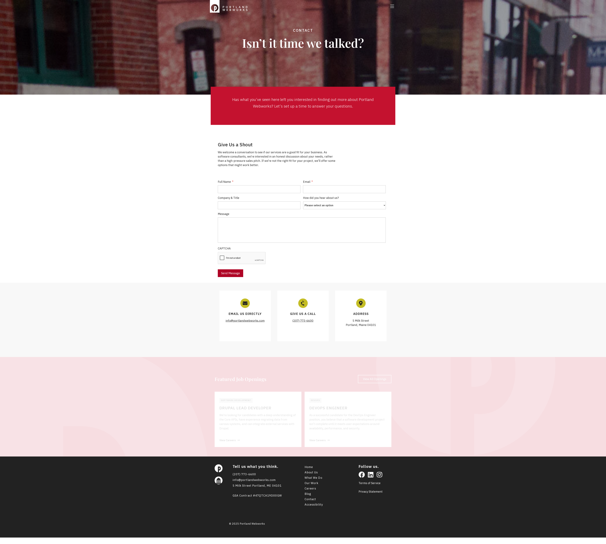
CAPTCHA (224, 248)
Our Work (311, 483)
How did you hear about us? (321, 198)
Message (223, 214)
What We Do (313, 478)
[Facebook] (362, 474)
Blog (308, 494)
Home (309, 467)
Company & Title (228, 198)
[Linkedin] (370, 474)
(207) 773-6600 (302, 320)
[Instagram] (379, 474)
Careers (310, 488)
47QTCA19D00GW (268, 495)
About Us (311, 472)
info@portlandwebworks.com (245, 320)
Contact (310, 499)
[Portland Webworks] (229, 6)
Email (308, 182)
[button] (392, 6)
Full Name (225, 182)
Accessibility (314, 504)
